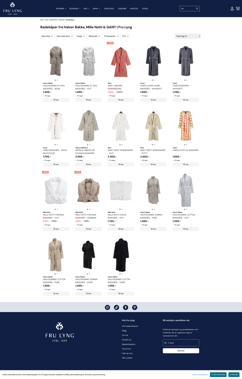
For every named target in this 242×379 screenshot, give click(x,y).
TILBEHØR (122, 8)
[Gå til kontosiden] (232, 8)
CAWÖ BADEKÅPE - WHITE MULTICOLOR (55, 152)
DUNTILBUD (109, 8)
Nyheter (134, 8)
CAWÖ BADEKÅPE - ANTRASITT (181, 87)
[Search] (197, 8)
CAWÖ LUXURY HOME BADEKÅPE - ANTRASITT (151, 87)
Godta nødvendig (218, 375)
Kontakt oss (126, 340)
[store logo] (12, 8)
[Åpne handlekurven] (238, 8)
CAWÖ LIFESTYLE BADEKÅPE (186, 150)
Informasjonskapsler (130, 326)
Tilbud (145, 8)
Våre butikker (127, 358)
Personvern (126, 349)
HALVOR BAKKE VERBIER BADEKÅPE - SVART (86, 281)
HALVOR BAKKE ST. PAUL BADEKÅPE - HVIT (86, 87)
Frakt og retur (127, 353)
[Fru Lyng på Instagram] (107, 307)
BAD (47, 20)
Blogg (124, 331)
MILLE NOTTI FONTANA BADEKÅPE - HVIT (53, 216)
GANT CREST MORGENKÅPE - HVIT (120, 152)
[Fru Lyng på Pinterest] (134, 307)
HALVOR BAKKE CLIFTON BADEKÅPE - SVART (119, 281)
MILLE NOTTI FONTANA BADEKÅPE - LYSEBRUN (85, 216)
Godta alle (234, 375)
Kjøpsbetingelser (128, 344)
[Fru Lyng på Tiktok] (116, 307)
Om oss (125, 335)
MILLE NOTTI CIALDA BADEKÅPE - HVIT (117, 216)
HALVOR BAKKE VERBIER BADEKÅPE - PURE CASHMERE (151, 216)
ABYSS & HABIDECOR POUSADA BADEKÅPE (85, 152)
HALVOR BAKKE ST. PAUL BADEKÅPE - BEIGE (54, 87)
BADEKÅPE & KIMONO (57, 20)
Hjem (42, 20)
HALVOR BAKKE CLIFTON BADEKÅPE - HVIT (184, 216)
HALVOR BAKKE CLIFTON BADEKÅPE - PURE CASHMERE (54, 281)
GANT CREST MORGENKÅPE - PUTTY (152, 152)
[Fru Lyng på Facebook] (125, 307)
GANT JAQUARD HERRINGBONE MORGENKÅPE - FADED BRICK (118, 87)
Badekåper (70, 20)
